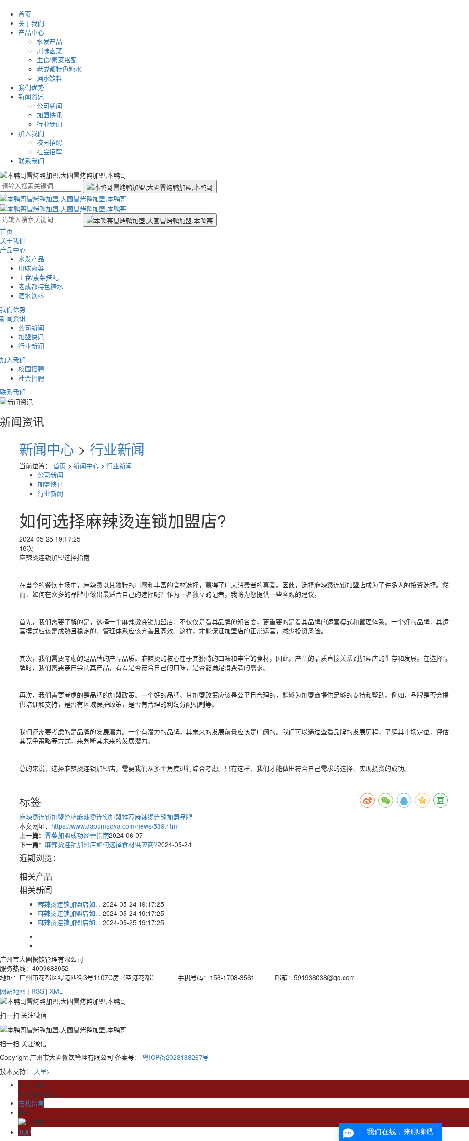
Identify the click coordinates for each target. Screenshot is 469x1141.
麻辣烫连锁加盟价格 (48, 816)
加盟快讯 (49, 114)
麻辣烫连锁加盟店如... (69, 903)
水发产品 (49, 41)
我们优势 (31, 87)
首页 (24, 13)
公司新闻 (49, 105)
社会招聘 (49, 151)
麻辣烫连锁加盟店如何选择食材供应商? (101, 844)
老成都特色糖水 (59, 68)
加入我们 (31, 133)
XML (56, 991)
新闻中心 (46, 449)
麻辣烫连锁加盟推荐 (106, 816)
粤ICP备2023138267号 (175, 1057)
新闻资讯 (31, 96)
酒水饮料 (49, 78)
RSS (37, 991)
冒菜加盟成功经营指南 (77, 835)
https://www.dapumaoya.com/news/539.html (115, 826)
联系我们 (31, 160)
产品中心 (31, 32)
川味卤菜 (49, 50)
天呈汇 (43, 1070)
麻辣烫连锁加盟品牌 (163, 816)
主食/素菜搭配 (57, 59)
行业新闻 (49, 123)
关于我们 (31, 23)
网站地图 (13, 991)
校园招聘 (49, 142)
